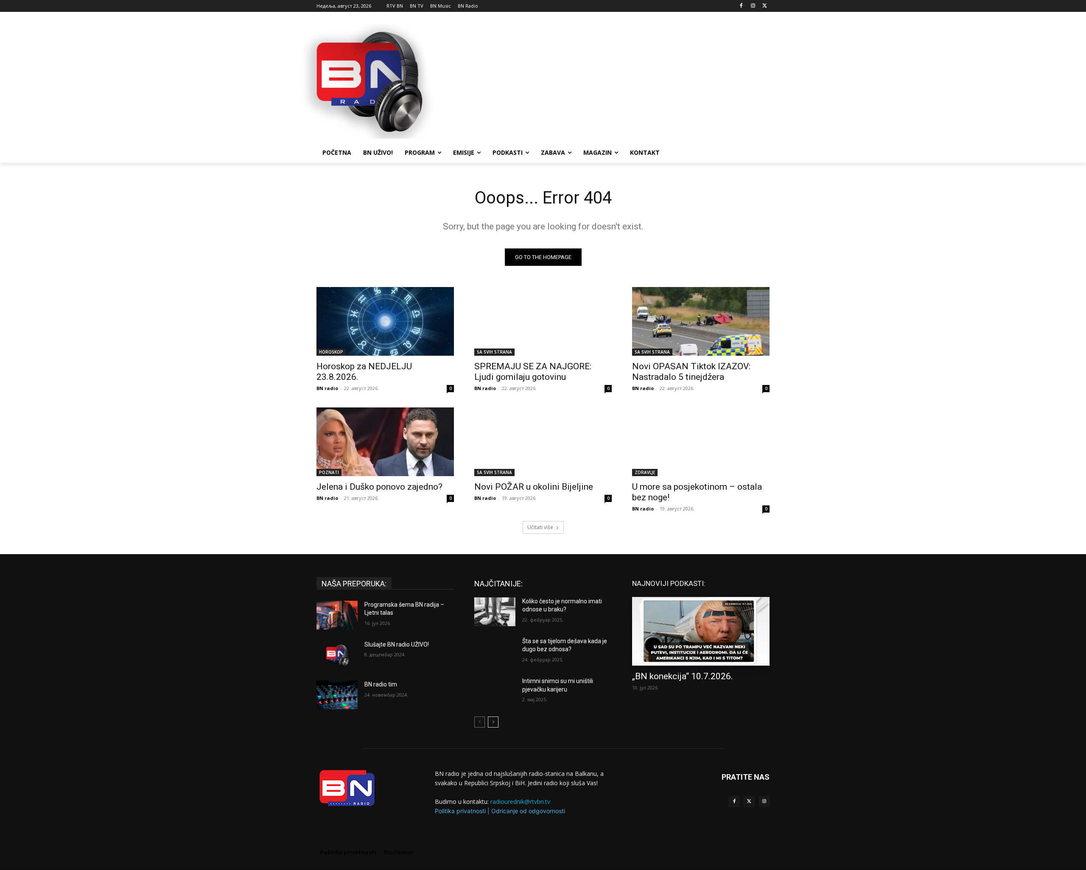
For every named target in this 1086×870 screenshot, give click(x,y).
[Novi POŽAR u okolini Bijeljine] (543, 441)
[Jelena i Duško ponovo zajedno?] (385, 441)
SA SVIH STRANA (494, 352)
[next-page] (493, 722)
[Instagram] (753, 6)
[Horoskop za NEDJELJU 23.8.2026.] (385, 321)
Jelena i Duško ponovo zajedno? (379, 487)
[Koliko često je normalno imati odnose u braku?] (494, 611)
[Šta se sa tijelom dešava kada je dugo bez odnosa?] (494, 651)
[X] (765, 6)
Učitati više (540, 527)
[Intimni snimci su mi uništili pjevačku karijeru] (494, 691)
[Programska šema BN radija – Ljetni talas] (337, 615)
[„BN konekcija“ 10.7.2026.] (701, 631)
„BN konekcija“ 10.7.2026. (682, 676)
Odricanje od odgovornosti (528, 810)
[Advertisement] (606, 80)
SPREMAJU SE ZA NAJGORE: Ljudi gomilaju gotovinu (532, 371)
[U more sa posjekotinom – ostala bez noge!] (701, 441)
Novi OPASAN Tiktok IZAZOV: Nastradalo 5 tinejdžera (691, 371)
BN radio (327, 388)
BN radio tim (380, 684)
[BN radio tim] (337, 694)
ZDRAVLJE (645, 472)
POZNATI (329, 472)
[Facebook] (741, 6)
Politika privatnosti (460, 810)
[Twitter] (749, 801)
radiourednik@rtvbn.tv (520, 802)
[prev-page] (479, 722)
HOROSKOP (331, 352)
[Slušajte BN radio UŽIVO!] (337, 655)
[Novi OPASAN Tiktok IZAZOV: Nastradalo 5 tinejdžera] (701, 321)
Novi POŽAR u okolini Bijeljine (533, 487)
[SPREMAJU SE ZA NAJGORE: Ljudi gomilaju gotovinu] (543, 321)
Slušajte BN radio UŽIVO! (396, 644)
